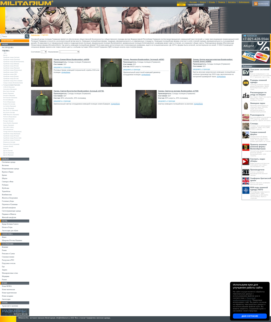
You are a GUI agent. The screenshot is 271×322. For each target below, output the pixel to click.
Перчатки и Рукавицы (10, 204)
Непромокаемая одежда (10, 169)
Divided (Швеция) (8, 100)
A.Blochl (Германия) (9, 87)
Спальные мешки (8, 257)
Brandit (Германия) (8, 93)
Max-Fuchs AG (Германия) (10, 110)
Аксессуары (6, 299)
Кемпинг (5, 247)
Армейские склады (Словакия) (11, 140)
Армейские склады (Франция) (11, 68)
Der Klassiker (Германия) (10, 97)
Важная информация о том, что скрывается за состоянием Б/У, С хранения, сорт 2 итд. (260, 73)
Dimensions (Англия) (9, 142)
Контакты (232, 2)
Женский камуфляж (9, 217)
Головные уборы (8, 201)
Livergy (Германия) (8, 108)
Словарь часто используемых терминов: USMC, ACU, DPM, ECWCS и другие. (260, 126)
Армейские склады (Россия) (10, 78)
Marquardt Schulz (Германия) (11, 144)
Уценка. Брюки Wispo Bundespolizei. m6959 (71, 59)
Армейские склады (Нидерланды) (12, 70)
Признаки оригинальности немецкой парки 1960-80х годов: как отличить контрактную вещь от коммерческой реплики (259, 107)
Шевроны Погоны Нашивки (12, 240)
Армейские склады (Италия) (11, 66)
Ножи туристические (9, 293)
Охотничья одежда (8, 162)
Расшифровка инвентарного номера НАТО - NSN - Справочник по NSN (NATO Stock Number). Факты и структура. (260, 192)
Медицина (5, 276)
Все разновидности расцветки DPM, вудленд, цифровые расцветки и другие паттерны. (260, 117)
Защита (4, 270)
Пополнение (8, 41)
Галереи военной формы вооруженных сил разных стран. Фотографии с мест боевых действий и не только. (260, 136)
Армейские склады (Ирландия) (11, 133)
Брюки (4, 175)
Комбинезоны (7, 195)
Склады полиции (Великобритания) (13, 83)
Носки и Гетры (7, 227)
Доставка (193, 2)
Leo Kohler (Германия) (9, 106)
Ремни (4, 250)
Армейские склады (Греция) (10, 76)
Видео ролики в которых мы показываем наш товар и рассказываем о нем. (259, 162)
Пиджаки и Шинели (9, 214)
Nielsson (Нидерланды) (9, 116)
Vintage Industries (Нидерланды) (12, 131)
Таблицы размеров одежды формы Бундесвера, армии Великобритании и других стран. (259, 84)
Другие (5, 55)
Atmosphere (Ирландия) (10, 89)
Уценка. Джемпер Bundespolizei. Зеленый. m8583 (143, 59)
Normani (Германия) (8, 119)
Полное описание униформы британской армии (260, 181)
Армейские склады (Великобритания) (13, 61)
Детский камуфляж (9, 208)
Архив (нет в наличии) (10, 306)
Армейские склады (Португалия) (12, 138)
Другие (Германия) (8, 153)
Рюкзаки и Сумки (8, 254)
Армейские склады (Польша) (11, 136)
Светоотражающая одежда (11, 211)
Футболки (5, 188)
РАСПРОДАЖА (8, 47)
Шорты (4, 178)
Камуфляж (35, 35)
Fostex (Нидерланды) (9, 102)
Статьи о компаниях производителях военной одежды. (258, 172)
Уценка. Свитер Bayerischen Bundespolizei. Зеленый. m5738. (79, 91)
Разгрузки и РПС (8, 260)
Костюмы (5, 165)
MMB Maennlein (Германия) (11, 114)
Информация (244, 2)
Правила (221, 2)
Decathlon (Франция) (9, 95)
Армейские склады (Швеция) (11, 63)
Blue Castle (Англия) (9, 91)
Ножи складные (7, 296)
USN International (8, 129)
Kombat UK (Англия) (9, 104)
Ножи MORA (7, 286)
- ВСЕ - (5, 53)
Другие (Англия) (8, 150)
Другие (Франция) (8, 155)
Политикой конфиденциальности (244, 299)
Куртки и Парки (7, 172)
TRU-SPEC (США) (8, 127)
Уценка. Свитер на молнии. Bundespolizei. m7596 (178, 91)
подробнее (65, 72)
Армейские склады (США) (10, 72)
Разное (4, 280)
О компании (181, 2)
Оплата (203, 2)
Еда (3, 267)
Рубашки (5, 185)
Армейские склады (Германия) (11, 59)
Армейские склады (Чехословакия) (12, 80)
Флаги (4, 237)
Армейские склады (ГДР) (10, 74)
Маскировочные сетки (10, 273)
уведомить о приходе (62, 67)
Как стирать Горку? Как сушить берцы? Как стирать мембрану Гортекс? (260, 96)
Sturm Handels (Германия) (10, 123)
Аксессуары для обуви (10, 231)
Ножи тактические (8, 289)
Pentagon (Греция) (8, 121)
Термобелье (6, 191)
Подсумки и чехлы (8, 263)
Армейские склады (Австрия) (11, 57)
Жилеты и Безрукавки (10, 198)
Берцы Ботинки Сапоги (10, 224)
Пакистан (5, 148)
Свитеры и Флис (7, 182)
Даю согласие (250, 316)
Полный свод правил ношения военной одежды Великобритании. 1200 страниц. (260, 149)
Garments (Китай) (8, 146)
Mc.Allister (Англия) (9, 112)
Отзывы (212, 2)
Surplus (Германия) (8, 125)
